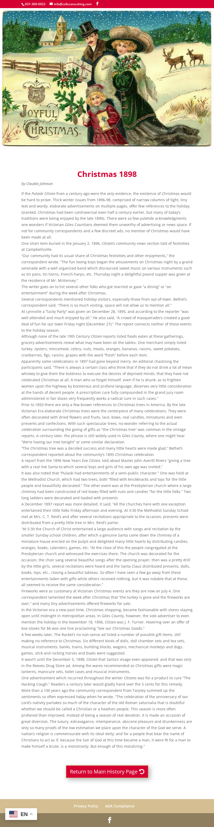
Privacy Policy (86, 806)
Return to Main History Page (104, 771)
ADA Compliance (119, 806)
